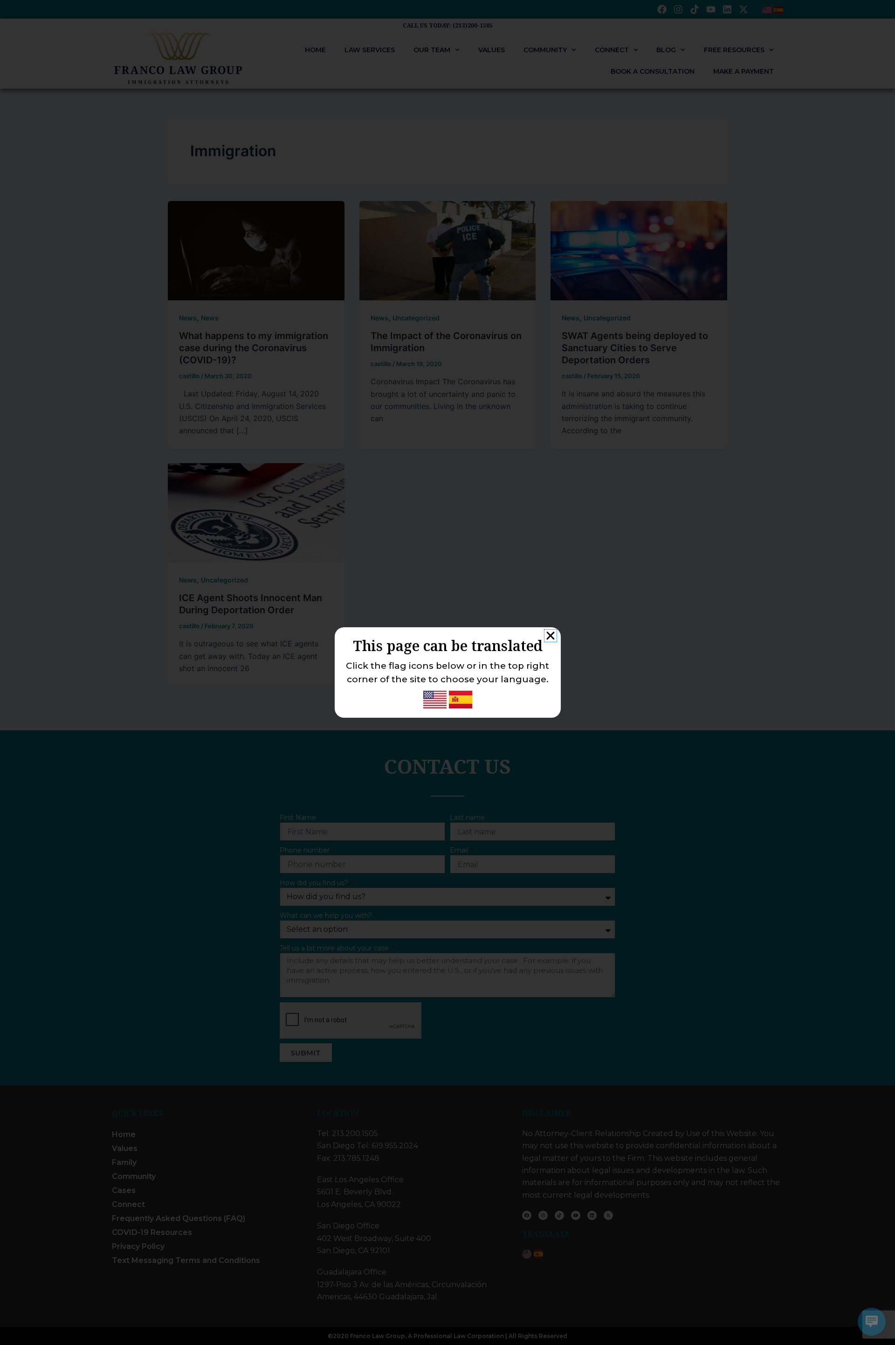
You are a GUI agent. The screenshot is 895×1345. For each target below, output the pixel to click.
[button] (550, 635)
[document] (447, 672)
